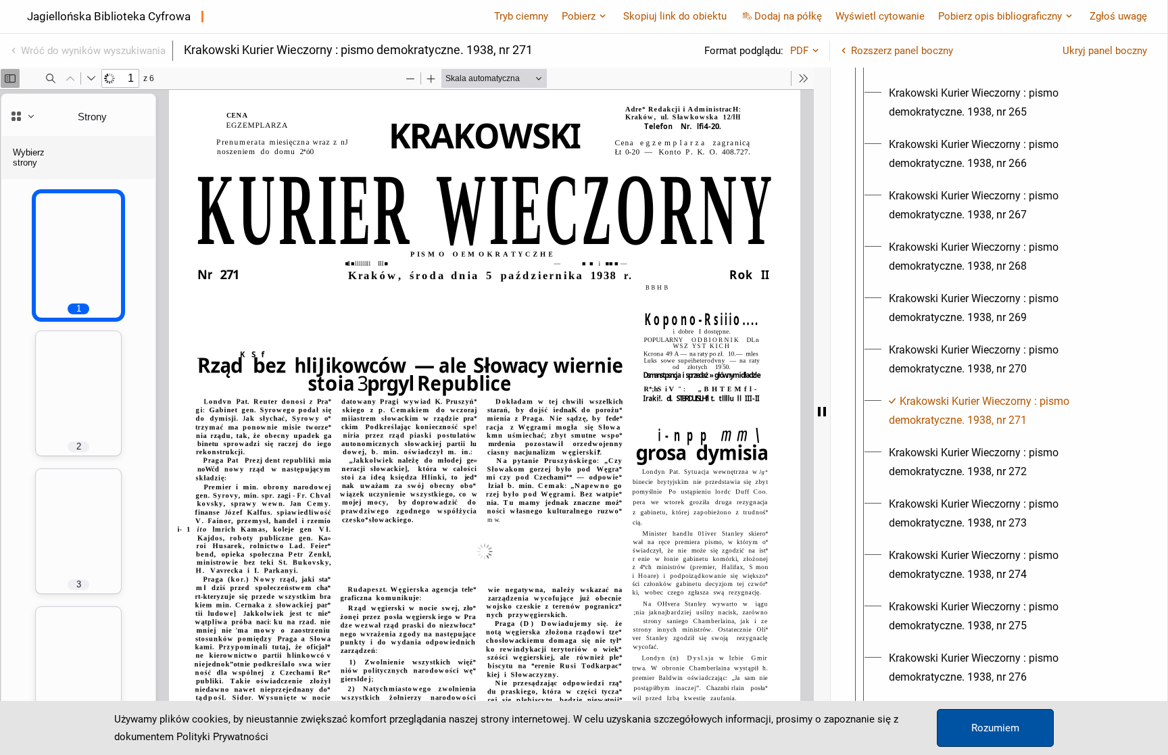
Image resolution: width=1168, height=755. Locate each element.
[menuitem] (1011, 103)
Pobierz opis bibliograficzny (1000, 16)
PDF (799, 51)
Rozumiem (995, 728)
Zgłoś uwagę (1118, 16)
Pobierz (578, 16)
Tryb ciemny (521, 16)
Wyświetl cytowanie (880, 16)
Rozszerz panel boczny (902, 51)
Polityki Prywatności (222, 737)
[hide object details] (822, 411)
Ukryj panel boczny (1105, 51)
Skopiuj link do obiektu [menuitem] (675, 16)
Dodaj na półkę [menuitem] (788, 16)
